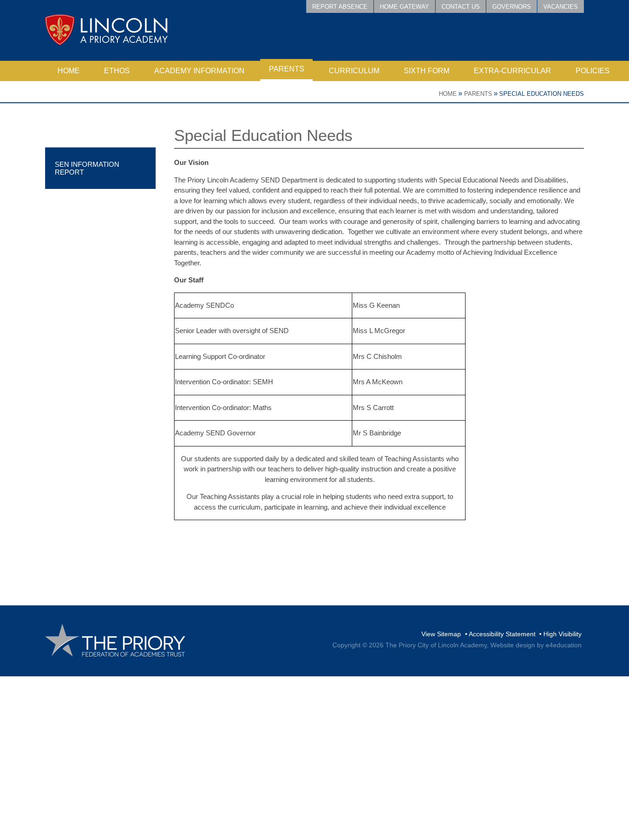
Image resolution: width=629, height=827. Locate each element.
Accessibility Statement (502, 634)
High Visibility (562, 634)
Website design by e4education (536, 645)
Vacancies (560, 6)
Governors (511, 6)
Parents (478, 93)
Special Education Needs (541, 93)
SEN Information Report (87, 168)
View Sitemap (441, 634)
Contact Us (461, 6)
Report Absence (339, 6)
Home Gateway (404, 6)
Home (448, 93)
